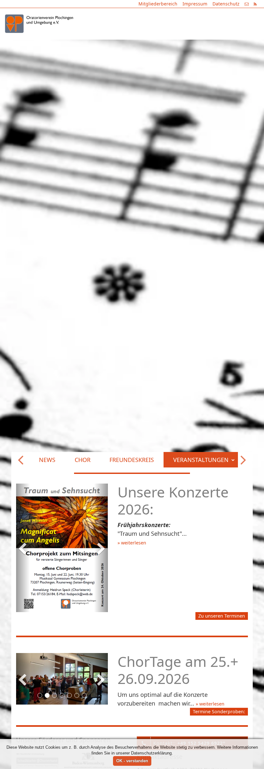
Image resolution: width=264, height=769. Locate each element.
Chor (99, 45)
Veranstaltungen (217, 45)
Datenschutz (226, 4)
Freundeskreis (148, 45)
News (63, 45)
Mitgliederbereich (157, 4)
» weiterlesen (132, 543)
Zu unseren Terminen (221, 619)
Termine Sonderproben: (219, 714)
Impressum (195, 4)
